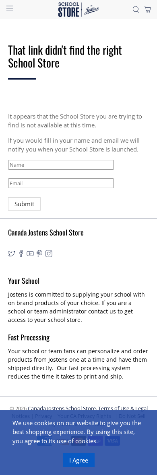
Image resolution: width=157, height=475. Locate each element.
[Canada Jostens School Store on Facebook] (21, 255)
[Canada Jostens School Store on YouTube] (30, 255)
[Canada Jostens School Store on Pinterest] (39, 255)
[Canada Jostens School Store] (78, 9)
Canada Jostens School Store (62, 408)
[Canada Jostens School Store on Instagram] (48, 255)
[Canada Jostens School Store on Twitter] (11, 255)
